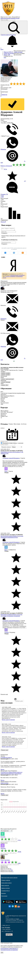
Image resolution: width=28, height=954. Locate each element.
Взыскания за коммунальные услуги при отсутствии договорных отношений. (11, 615)
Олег (6, 471)
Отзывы (11, 424)
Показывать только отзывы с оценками (12, 443)
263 (12, 870)
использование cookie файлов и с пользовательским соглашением (9, 949)
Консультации (6, 87)
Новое (7, 54)
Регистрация (4, 896)
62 (10, 868)
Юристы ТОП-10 (8, 52)
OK (2, 952)
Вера (6, 549)
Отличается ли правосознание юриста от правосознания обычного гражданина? (11, 773)
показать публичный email (7, 379)
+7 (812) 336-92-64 (6, 929)
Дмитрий (3, 848)
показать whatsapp (5, 382)
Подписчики (5, 80)
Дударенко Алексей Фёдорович (11, 458)
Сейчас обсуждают (9, 53)
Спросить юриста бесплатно (8, 34)
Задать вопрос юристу (6, 882)
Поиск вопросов (5, 885)
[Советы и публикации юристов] (8, 15)
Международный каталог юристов (9, 877)
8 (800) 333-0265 (18, 52)
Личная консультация (6, 77)
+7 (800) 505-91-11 (5, 925)
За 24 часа (23, 424)
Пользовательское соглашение (17, 275)
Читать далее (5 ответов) (8, 719)
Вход (2, 49)
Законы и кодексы (5, 888)
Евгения (3, 836)
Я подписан (4, 81)
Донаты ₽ (3, 221)
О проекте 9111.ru (5, 890)
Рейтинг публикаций (6, 165)
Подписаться (4, 220)
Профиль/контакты (6, 78)
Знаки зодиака (4, 783)
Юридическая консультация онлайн (10, 18)
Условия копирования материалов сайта (15, 922)
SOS (5, 57)
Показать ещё (4, 694)
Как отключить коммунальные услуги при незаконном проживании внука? (12, 536)
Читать (2, 769)
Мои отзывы (17, 424)
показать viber (4, 385)
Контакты (3, 893)
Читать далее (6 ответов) (8, 746)
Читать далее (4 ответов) (8, 732)
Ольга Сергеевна (5, 860)
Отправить (4, 233)
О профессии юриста (6, 757)
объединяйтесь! (16, 17)
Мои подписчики (5, 828)
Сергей (7, 632)
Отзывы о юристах (5, 880)
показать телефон (5, 373)
